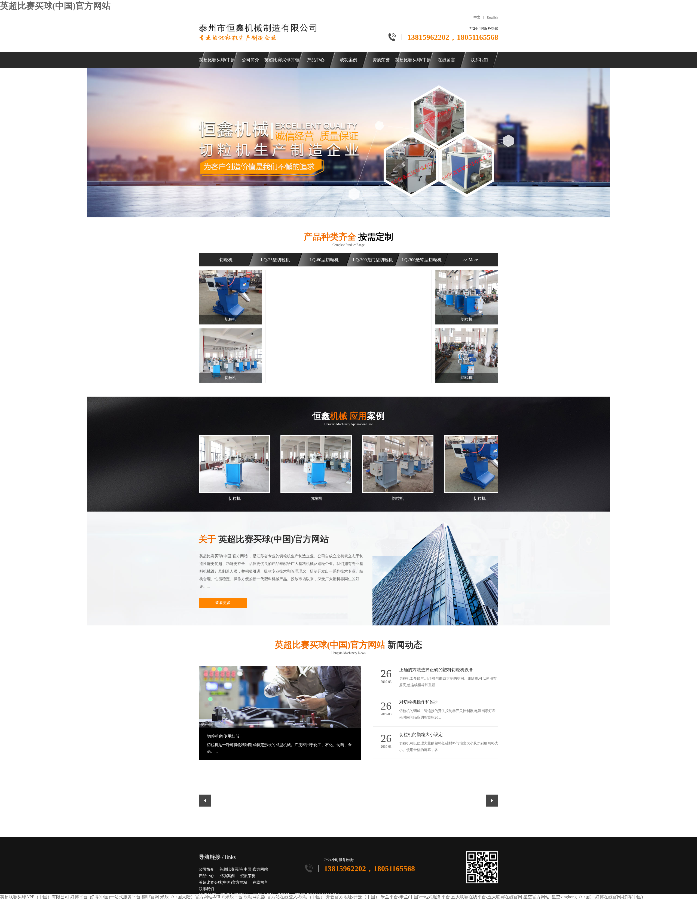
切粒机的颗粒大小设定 (421, 734)
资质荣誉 (247, 876)
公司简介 (206, 869)
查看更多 (223, 603)
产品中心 (206, 876)
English (492, 17)
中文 (477, 17)
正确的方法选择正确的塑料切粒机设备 (436, 669)
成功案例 (227, 876)
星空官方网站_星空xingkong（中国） (558, 897)
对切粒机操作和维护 (418, 702)
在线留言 (260, 882)
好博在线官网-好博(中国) (619, 897)
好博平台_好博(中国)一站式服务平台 (105, 897)
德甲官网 (150, 897)
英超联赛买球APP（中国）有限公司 (34, 897)
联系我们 (206, 889)
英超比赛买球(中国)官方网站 (55, 6)
